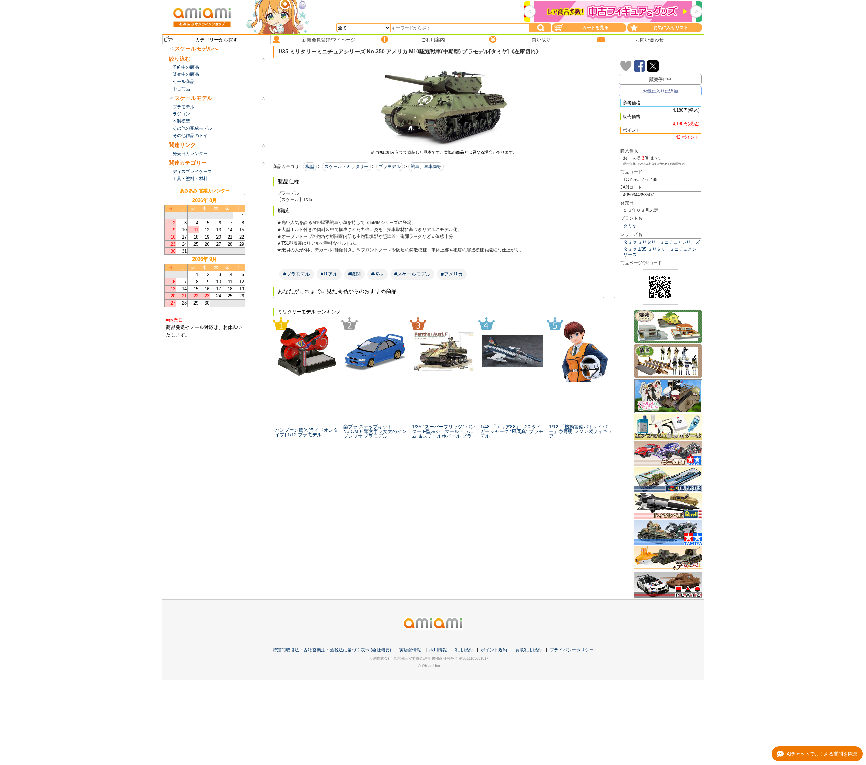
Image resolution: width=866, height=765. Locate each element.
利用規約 (464, 649)
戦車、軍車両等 (426, 166)
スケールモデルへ (196, 48)
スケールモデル (193, 98)
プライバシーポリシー (572, 649)
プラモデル (390, 166)
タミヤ (630, 225)
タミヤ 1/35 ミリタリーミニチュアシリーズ (659, 252)
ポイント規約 (494, 649)
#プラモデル (296, 274)
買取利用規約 (528, 649)
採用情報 (438, 649)
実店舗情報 (410, 649)
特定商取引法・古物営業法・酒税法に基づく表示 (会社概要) (332, 649)
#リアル (329, 274)
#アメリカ (452, 274)
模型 (309, 166)
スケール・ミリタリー (346, 166)
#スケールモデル (412, 274)
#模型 (377, 274)
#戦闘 (354, 274)
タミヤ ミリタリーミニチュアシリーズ (661, 242)
